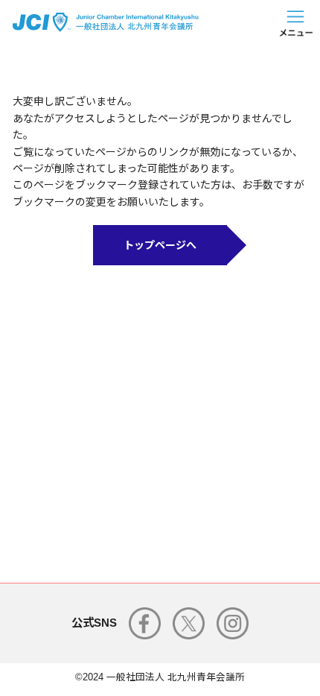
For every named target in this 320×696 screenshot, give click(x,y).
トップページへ (160, 245)
